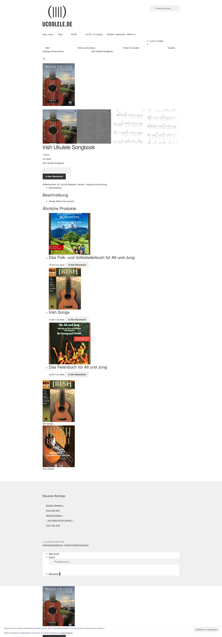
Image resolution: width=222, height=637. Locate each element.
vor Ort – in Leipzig (93, 34)
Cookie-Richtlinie (67, 633)
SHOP (74, 34)
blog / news (48, 34)
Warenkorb (54, 573)
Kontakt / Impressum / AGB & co (121, 34)
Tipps (60, 34)
